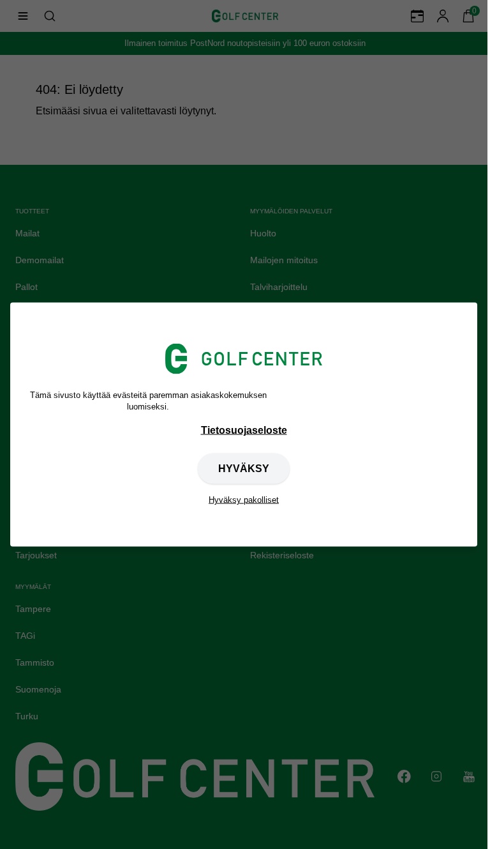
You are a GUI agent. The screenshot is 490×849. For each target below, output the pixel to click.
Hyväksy (243, 468)
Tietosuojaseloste (244, 430)
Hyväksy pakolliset (244, 500)
